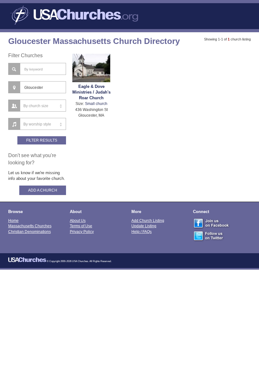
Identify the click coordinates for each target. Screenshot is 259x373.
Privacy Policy (82, 231)
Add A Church (42, 190)
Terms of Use (81, 226)
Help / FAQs (141, 231)
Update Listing (143, 226)
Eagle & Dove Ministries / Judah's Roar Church (91, 92)
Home (13, 220)
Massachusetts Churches (29, 226)
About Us (78, 220)
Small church (96, 103)
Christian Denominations (29, 231)
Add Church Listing (147, 220)
